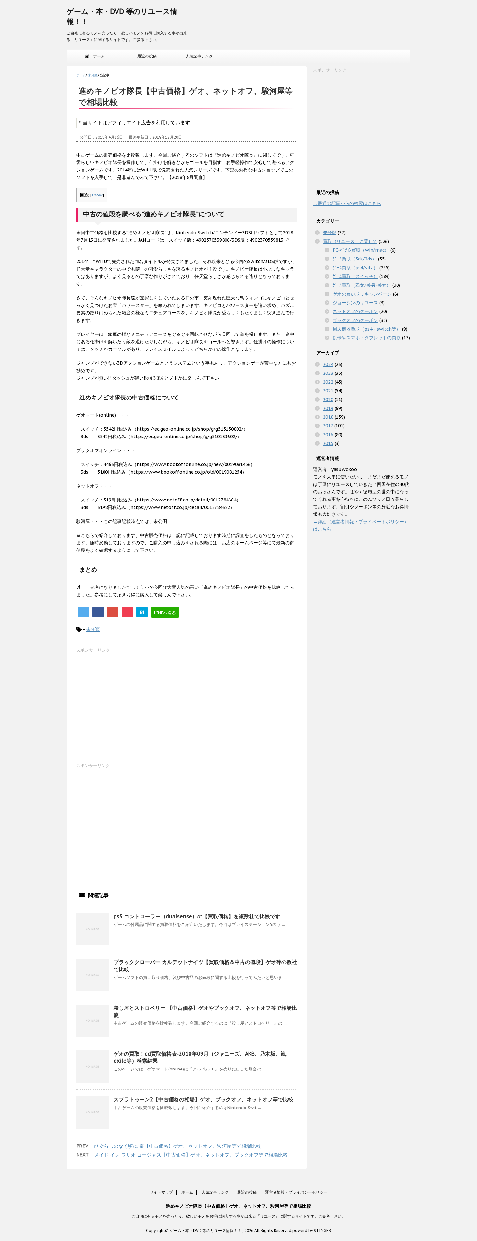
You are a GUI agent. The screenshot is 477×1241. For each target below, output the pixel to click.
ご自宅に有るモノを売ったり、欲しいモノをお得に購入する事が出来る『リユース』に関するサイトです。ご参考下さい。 (238, 1216)
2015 (328, 443)
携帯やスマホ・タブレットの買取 (367, 338)
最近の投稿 (147, 56)
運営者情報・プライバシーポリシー (296, 1192)
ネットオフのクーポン (355, 311)
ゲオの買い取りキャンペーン (362, 294)
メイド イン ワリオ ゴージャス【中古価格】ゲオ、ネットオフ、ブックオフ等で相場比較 (191, 1155)
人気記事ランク (199, 56)
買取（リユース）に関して (350, 241)
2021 (328, 391)
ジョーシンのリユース (355, 303)
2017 (328, 426)
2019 (328, 408)
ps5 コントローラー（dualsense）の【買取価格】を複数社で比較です (197, 916)
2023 (328, 373)
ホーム (97, 56)
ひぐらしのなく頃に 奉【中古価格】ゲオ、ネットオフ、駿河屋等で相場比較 (177, 1146)
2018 (328, 417)
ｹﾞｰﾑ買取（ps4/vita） (355, 268)
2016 (328, 434)
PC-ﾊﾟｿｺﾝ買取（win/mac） (361, 250)
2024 (328, 364)
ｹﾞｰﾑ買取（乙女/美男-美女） (362, 285)
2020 (328, 399)
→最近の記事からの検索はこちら (347, 203)
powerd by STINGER (311, 1230)
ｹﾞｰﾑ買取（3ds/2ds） (355, 259)
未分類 (93, 629)
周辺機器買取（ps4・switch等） (367, 329)
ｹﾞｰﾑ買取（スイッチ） (355, 276)
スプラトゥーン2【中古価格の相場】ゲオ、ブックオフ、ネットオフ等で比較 (203, 1099)
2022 (328, 382)
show (97, 194)
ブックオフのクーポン (355, 320)
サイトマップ (161, 1192)
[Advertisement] (125, 709)
